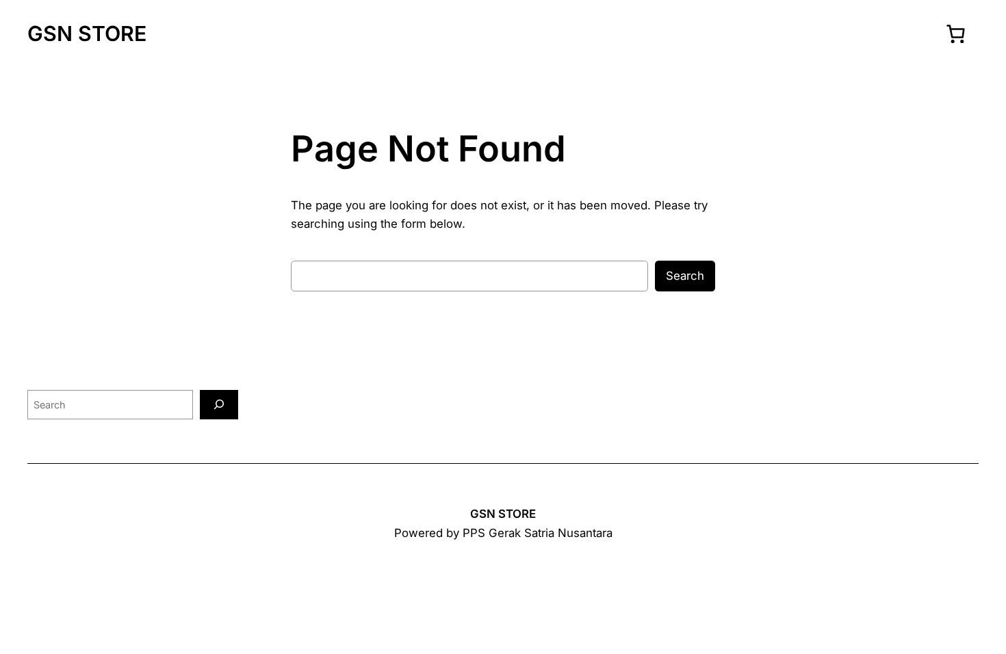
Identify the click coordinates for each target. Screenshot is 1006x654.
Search (685, 276)
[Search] (219, 404)
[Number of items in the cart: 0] (955, 33)
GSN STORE (86, 33)
